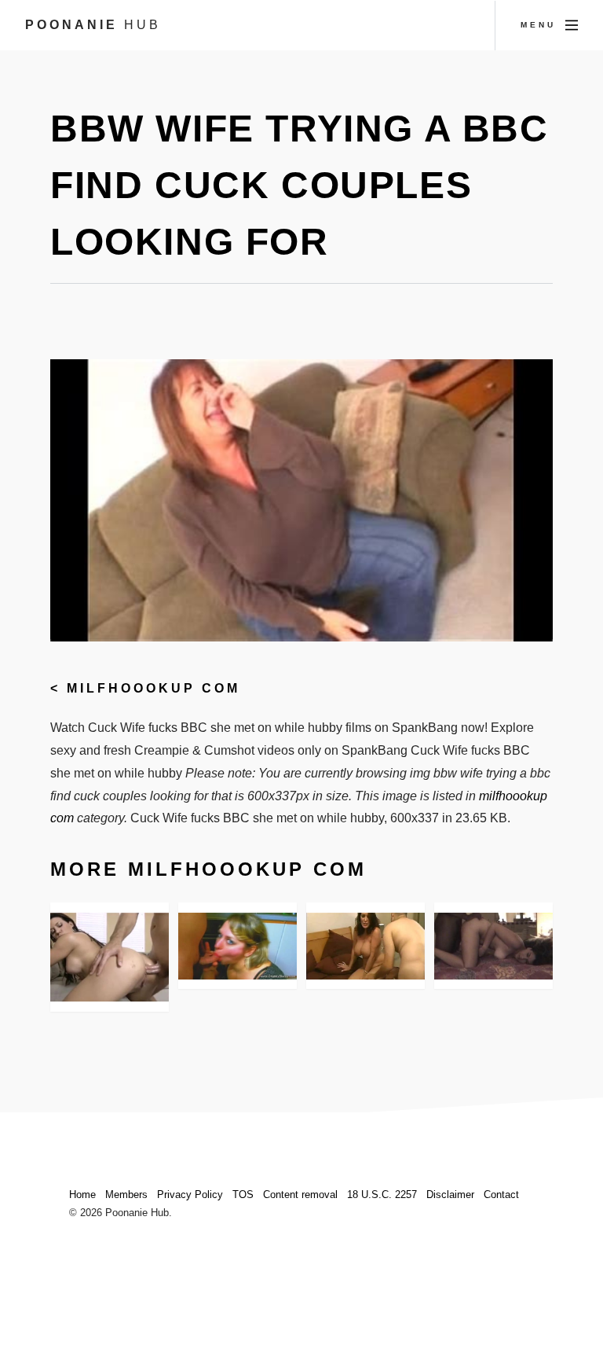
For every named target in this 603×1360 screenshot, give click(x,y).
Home (82, 1194)
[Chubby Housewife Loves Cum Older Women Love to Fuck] (237, 946)
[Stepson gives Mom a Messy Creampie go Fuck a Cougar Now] (365, 946)
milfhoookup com (153, 688)
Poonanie (93, 24)
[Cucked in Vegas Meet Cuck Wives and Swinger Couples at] (493, 946)
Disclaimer (450, 1194)
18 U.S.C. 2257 (382, 1194)
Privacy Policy (190, 1194)
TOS (243, 1194)
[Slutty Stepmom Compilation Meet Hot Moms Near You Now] (109, 957)
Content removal (300, 1194)
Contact (501, 1194)
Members (126, 1194)
